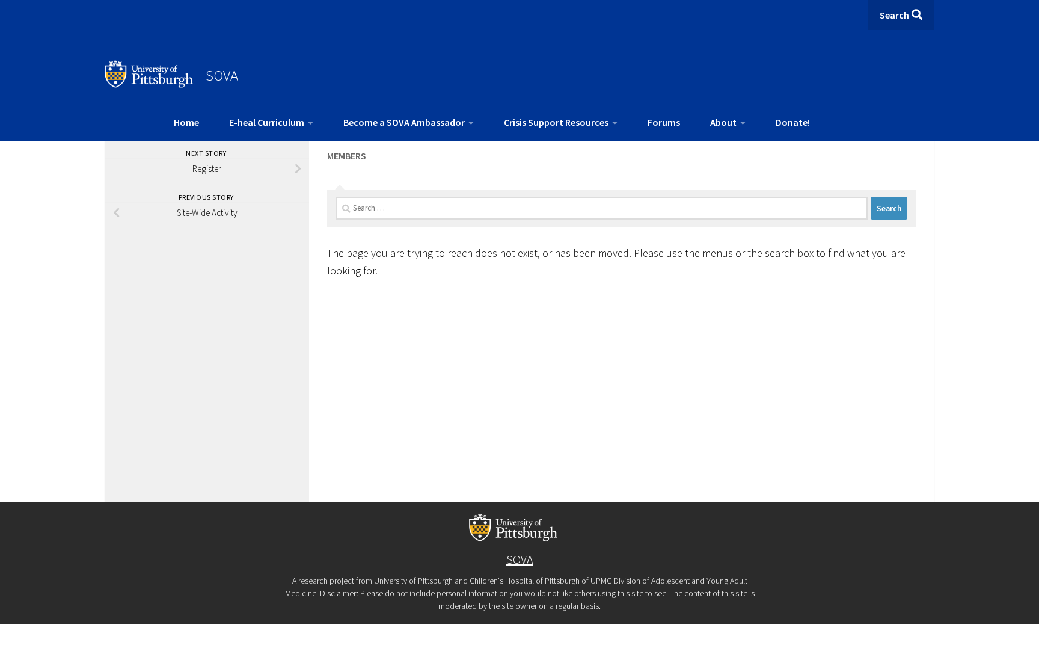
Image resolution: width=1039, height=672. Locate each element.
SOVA (222, 75)
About (723, 122)
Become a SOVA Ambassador (404, 122)
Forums (664, 122)
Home (186, 122)
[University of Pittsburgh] (149, 84)
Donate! (793, 122)
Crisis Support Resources (556, 122)
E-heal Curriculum (266, 122)
